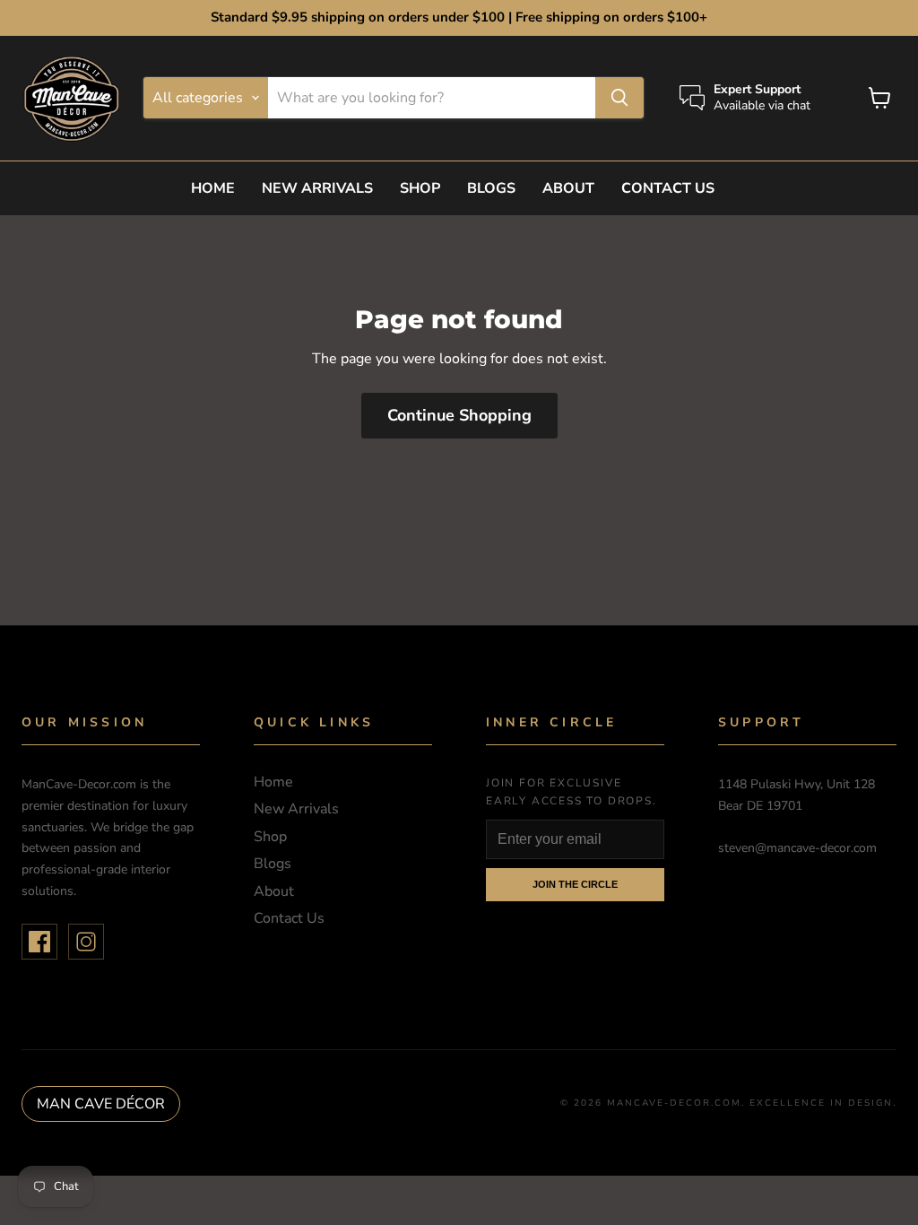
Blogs (491, 188)
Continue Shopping (459, 415)
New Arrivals (317, 188)
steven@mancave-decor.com (797, 847)
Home (213, 188)
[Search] (619, 97)
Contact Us (667, 188)
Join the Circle (575, 884)
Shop (420, 188)
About (568, 188)
